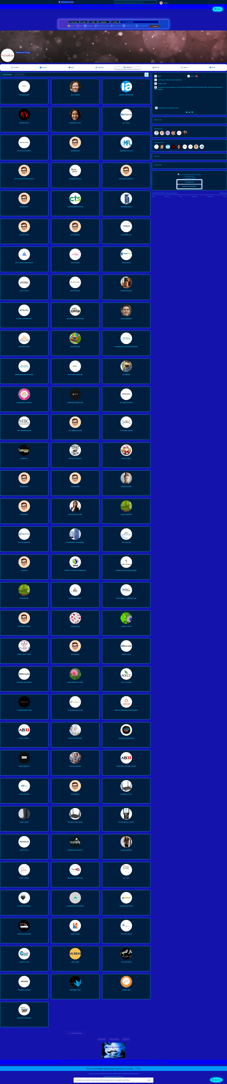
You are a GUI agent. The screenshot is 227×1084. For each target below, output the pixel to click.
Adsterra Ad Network (189, 186)
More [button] (224, 196)
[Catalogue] (136, 26)
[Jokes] (78, 26)
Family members (19, 74)
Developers (210, 196)
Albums (156, 120)
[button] (136, 2)
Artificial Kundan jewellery (173, 80)
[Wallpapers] (85, 26)
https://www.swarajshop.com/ (168, 108)
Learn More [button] (126, 1080)
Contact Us (194, 196)
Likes (155, 156)
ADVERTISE (101, 1039)
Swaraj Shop (23, 52)
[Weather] (68, 26)
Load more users (76, 1033)
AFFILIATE (126, 1039)
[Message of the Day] (96, 26)
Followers (157, 142)
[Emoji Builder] (111, 26)
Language (224, 193)
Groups (156, 165)
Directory (167, 196)
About (153, 196)
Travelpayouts (189, 182)
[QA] (123, 26)
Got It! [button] (149, 1080)
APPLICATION (114, 1039)
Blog (180, 196)
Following (157, 128)
